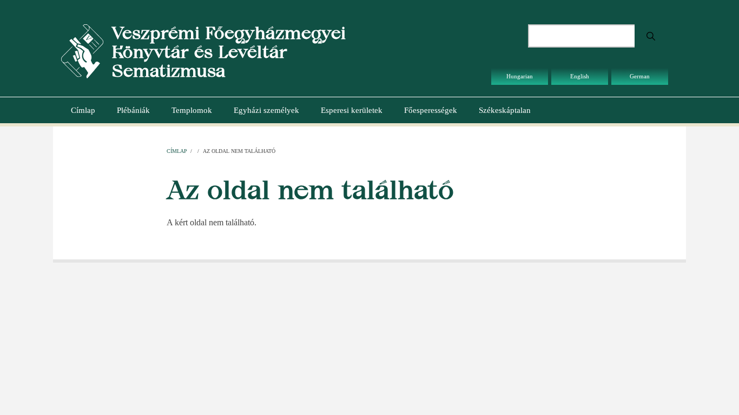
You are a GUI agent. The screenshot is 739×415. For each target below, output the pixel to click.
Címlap (83, 110)
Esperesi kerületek (351, 110)
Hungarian (519, 76)
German (640, 76)
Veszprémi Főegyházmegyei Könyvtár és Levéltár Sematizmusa (228, 51)
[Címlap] (82, 50)
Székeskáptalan (505, 110)
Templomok (191, 110)
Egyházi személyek (266, 110)
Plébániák (133, 110)
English (579, 76)
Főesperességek (430, 110)
